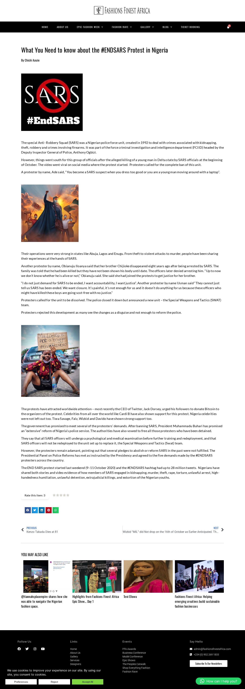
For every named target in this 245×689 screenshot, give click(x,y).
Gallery (145, 27)
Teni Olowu (130, 596)
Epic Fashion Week (88, 27)
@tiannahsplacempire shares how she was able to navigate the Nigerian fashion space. (44, 601)
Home (45, 27)
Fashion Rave (120, 27)
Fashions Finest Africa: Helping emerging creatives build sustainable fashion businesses (197, 601)
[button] (28, 510)
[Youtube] (42, 648)
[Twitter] (27, 648)
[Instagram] (35, 648)
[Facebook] (19, 648)
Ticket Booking (190, 27)
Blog (166, 27)
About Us (62, 27)
